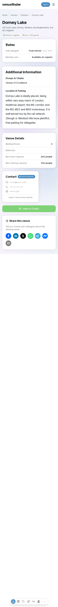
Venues (14, 15)
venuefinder (11, 4)
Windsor (25, 15)
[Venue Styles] (18, 601)
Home (4, 15)
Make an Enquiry (31, 208)
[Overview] (13, 601)
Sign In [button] (45, 4)
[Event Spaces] (38, 601)
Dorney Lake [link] (38, 15)
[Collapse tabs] (45, 601)
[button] (20, 186)
